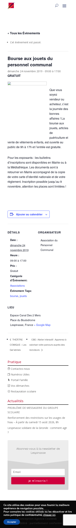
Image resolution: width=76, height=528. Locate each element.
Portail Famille (19, 380)
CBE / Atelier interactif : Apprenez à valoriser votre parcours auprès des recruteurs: (47, 344)
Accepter (11, 521)
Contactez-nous (20, 368)
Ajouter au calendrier (29, 214)
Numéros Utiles (20, 374)
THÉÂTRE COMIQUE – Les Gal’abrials (18, 344)
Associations (17, 285)
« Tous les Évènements (24, 33)
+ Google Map (42, 325)
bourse (14, 296)
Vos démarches (19, 385)
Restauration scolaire (23, 391)
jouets (23, 296)
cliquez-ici (49, 515)
